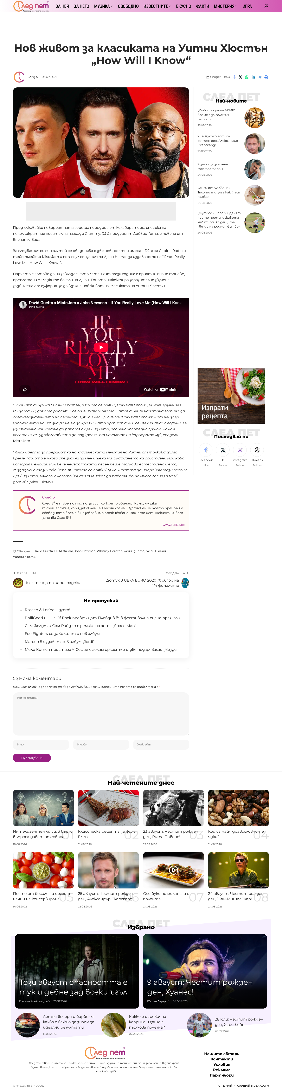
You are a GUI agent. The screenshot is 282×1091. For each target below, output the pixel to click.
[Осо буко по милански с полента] (173, 870)
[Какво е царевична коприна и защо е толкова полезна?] (113, 1025)
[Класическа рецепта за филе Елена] (108, 808)
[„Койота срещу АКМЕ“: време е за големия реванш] (254, 117)
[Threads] (257, 455)
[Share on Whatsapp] (247, 77)
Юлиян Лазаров (158, 1001)
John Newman (85, 551)
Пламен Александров (34, 1001)
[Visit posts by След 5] (19, 77)
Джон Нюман (156, 551)
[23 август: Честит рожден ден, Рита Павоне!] (173, 808)
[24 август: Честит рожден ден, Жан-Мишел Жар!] (238, 870)
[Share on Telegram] (260, 77)
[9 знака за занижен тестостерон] (254, 169)
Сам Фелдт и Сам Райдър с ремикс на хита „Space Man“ (80, 626)
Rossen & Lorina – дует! (47, 610)
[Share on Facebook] (234, 77)
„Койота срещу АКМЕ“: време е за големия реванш (217, 114)
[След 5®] (31, 6)
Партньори (222, 1075)
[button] (266, 6)
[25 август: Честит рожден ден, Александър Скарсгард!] (254, 143)
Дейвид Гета (134, 551)
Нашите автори (221, 1054)
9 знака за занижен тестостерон (213, 166)
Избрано (141, 927)
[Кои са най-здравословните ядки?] (238, 808)
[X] (223, 455)
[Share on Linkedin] (253, 77)
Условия (221, 1064)
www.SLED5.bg (174, 525)
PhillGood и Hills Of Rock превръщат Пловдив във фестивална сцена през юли (102, 618)
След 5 (32, 77)
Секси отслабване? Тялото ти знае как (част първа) (219, 192)
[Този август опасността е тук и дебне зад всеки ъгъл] (77, 971)
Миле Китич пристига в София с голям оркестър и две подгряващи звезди (101, 649)
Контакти (222, 1059)
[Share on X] (240, 77)
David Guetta (43, 551)
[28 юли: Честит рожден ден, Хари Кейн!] (199, 1025)
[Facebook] (206, 455)
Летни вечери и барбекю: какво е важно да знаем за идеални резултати (68, 1022)
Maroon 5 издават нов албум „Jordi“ (60, 641)
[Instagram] (240, 455)
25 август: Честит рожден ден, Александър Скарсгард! (218, 140)
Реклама (222, 1070)
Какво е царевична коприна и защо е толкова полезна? (147, 1022)
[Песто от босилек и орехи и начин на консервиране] (43, 870)
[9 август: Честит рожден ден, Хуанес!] (205, 971)
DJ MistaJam (63, 551)
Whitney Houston (109, 551)
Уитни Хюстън (25, 557)
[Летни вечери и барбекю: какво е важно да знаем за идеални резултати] (27, 1025)
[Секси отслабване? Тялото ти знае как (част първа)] (254, 195)
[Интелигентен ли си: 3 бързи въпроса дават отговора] (43, 808)
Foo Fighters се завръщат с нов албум (62, 633)
